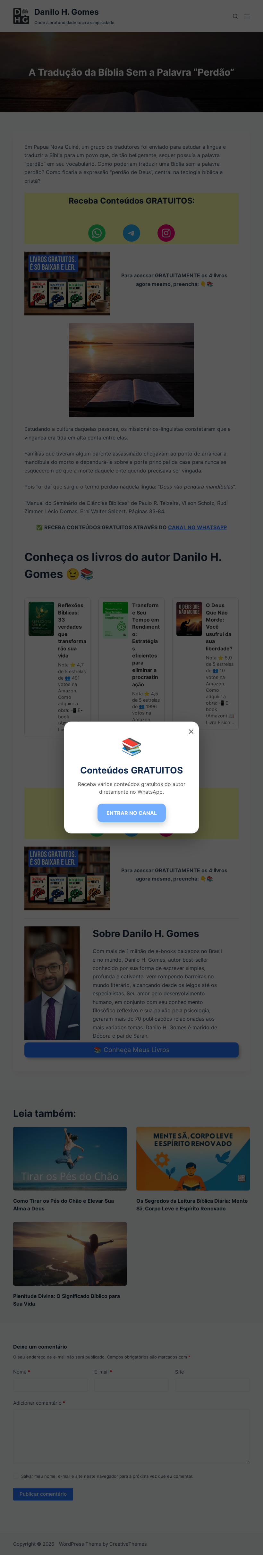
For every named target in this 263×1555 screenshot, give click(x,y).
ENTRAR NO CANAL (131, 813)
